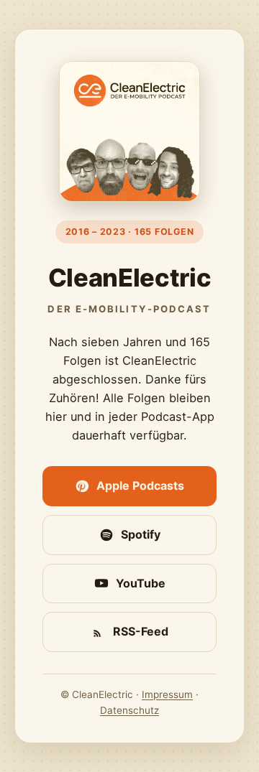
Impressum (167, 694)
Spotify (140, 534)
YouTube (140, 583)
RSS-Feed (140, 631)
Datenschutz (129, 710)
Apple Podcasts (140, 485)
